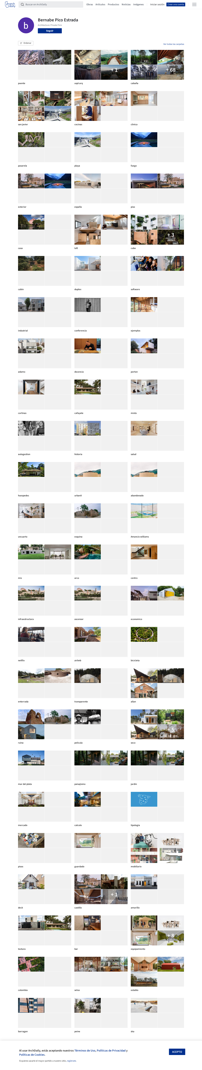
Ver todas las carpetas (173, 44)
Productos (113, 4)
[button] (25, 43)
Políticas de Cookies (32, 1055)
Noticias (126, 4)
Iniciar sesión (157, 4)
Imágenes (138, 4)
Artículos (100, 4)
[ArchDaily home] (10, 4)
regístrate (71, 1061)
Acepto (177, 1052)
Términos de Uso (84, 1050)
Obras (89, 4)
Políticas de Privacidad (111, 1050)
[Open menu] (194, 4)
